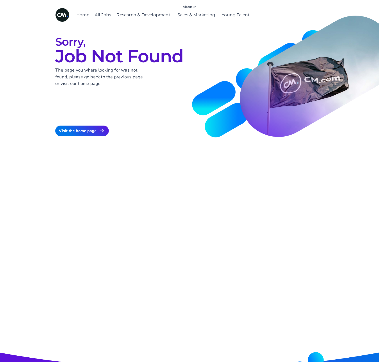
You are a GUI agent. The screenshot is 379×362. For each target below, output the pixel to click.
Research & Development (143, 14)
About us (189, 7)
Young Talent (236, 14)
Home (82, 14)
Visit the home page (78, 130)
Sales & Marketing (196, 14)
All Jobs (103, 14)
